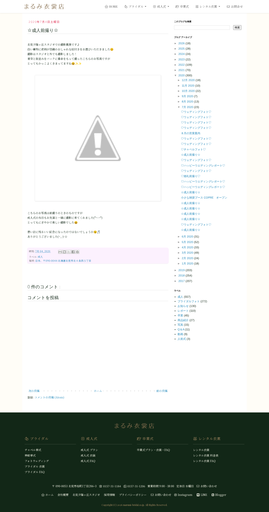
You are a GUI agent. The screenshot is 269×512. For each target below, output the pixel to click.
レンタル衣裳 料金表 (205, 455)
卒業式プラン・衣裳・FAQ (153, 450)
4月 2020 (188, 247)
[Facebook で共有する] (73, 252)
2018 (182, 275)
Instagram (184, 495)
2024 (182, 53)
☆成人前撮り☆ (190, 154)
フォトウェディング (37, 461)
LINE (203, 495)
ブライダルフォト (189, 301)
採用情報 (109, 495)
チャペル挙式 (33, 450)
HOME (113, 6)
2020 (182, 75)
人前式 (182, 338)
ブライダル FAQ (35, 472)
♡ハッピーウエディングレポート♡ (203, 165)
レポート (183, 310)
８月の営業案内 (190, 133)
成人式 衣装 (88, 455)
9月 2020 (188, 96)
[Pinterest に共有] (77, 252)
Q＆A (181, 329)
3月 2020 (188, 252)
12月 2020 (189, 80)
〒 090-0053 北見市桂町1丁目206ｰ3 (74, 486)
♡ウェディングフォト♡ (196, 111)
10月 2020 (189, 90)
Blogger (220, 495)
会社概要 (63, 495)
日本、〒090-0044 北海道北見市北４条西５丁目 (63, 260)
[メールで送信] (60, 252)
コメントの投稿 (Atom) (49, 397)
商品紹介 (183, 320)
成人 (40, 257)
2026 (182, 43)
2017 (182, 281)
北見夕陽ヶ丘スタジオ (86, 495)
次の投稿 (33, 391)
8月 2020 (188, 101)
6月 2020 (188, 236)
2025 (182, 48)
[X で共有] (69, 252)
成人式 (161, 6)
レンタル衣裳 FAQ (204, 461)
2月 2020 (188, 258)
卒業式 (184, 6)
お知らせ (183, 306)
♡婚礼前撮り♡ (190, 176)
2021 (182, 70)
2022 (182, 64)
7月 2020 (188, 107)
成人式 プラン (89, 450)
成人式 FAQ (88, 461)
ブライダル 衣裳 (35, 466)
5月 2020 (188, 242)
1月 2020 (188, 263)
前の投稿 (161, 391)
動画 (181, 334)
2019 (182, 270)
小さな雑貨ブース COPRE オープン (204, 197)
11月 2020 (188, 85)
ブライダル (136, 6)
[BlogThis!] (64, 252)
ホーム (98, 391)
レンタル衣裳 (208, 6)
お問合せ (236, 6)
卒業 (181, 315)
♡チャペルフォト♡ (193, 149)
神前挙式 (30, 455)
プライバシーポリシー (133, 495)
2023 (182, 59)
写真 (181, 324)
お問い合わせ (208, 486)
